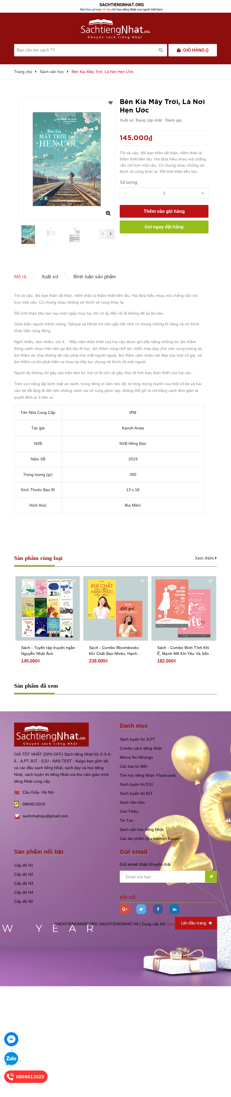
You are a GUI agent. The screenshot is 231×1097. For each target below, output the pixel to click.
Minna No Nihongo (136, 757)
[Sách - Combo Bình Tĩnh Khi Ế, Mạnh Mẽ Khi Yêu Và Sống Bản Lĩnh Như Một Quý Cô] (184, 608)
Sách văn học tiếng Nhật (141, 829)
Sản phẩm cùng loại (38, 558)
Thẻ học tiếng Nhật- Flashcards (148, 775)
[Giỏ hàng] (179, 50)
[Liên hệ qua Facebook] (11, 1039)
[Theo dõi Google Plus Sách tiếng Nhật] (125, 909)
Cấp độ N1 (23, 865)
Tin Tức (126, 820)
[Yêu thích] (110, 103)
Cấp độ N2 (23, 874)
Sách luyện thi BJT (136, 793)
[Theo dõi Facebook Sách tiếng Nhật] (158, 909)
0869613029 (34, 804)
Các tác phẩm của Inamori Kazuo (149, 838)
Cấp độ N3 (23, 883)
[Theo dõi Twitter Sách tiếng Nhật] (141, 909)
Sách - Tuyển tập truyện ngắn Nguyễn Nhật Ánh (48, 650)
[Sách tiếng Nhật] (51, 734)
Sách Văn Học (132, 802)
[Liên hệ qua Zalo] (11, 1059)
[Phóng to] (108, 213)
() (195, 50)
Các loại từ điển (134, 766)
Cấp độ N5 (23, 901)
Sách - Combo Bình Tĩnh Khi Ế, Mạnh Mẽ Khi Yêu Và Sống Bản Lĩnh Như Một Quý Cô (184, 651)
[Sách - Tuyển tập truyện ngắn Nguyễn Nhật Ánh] (47, 608)
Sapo (171, 924)
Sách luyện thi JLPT (137, 739)
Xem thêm (205, 558)
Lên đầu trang (194, 923)
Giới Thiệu (129, 811)
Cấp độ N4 (23, 892)
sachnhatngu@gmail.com (45, 816)
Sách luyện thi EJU (136, 784)
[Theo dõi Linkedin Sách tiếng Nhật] (174, 909)
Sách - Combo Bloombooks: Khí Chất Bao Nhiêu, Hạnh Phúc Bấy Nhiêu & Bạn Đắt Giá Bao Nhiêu (114, 651)
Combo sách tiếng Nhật (141, 748)
